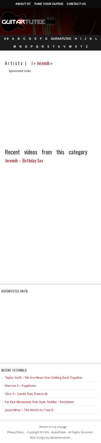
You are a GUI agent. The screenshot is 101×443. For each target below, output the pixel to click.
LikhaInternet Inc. (60, 437)
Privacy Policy (15, 432)
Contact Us (76, 4)
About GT (23, 4)
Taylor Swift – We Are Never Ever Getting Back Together (44, 377)
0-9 (6, 38)
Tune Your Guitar (48, 4)
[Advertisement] (46, 107)
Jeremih (43, 63)
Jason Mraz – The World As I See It (29, 410)
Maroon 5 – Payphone (20, 386)
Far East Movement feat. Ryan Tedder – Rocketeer (39, 402)
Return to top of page (53, 427)
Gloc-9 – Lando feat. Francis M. (26, 394)
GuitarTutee (61, 38)
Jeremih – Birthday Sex (24, 160)
